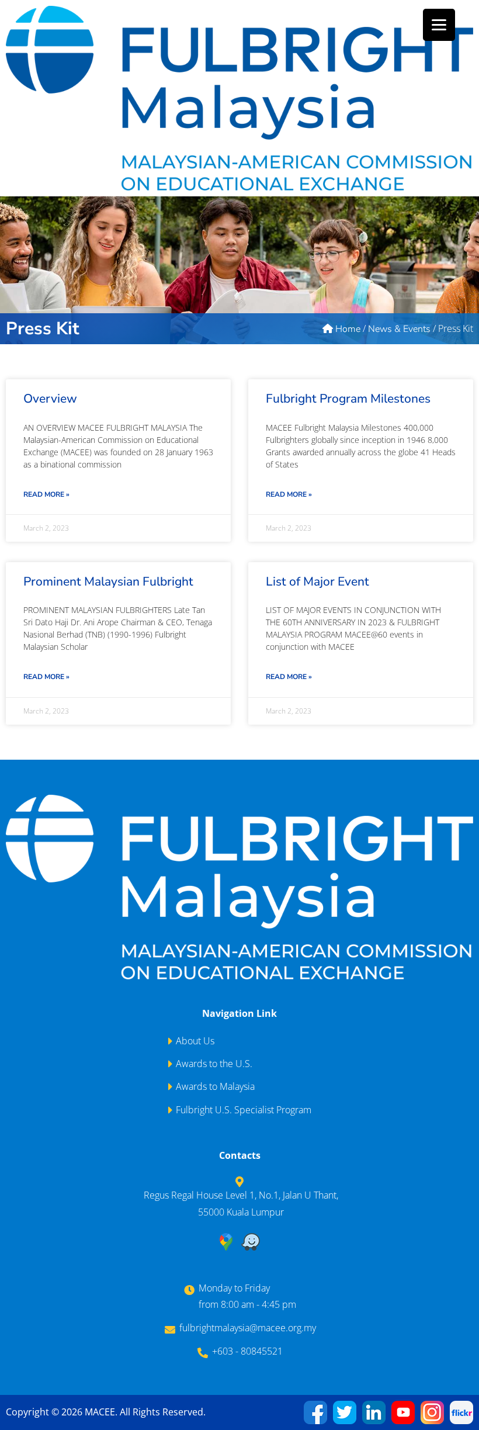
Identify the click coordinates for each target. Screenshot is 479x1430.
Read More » (46, 494)
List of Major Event (317, 581)
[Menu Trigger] (439, 25)
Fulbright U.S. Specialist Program (243, 1109)
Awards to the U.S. (214, 1063)
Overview (50, 398)
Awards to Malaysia (215, 1086)
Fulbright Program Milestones (348, 398)
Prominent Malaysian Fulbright (108, 581)
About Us (195, 1040)
